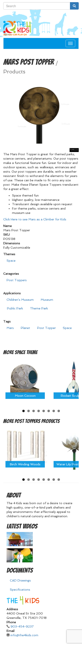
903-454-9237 (22, 626)
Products (14, 72)
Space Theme (26, 352)
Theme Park (39, 308)
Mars (10, 328)
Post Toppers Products (37, 421)
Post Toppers (17, 280)
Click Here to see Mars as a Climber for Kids (34, 219)
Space (11, 260)
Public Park (15, 308)
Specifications (20, 589)
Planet (25, 328)
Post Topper (46, 328)
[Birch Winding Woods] (25, 447)
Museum (47, 299)
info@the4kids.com (24, 635)
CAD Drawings (20, 580)
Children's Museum (20, 299)
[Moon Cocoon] (25, 379)
